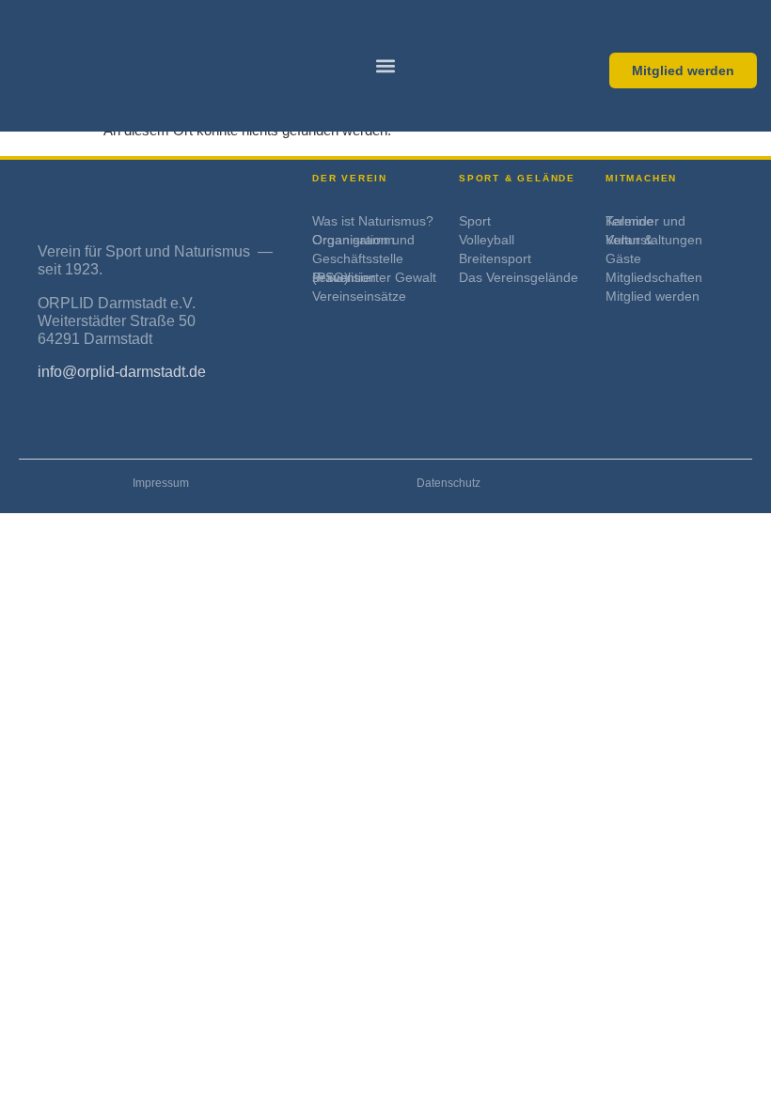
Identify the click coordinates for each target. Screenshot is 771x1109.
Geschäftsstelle (357, 258)
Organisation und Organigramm (363, 239)
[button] (385, 66)
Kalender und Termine (645, 220)
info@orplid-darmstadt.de (122, 372)
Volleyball (486, 239)
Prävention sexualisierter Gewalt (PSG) (374, 277)
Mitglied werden (653, 296)
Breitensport (495, 258)
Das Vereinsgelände (518, 277)
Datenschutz (448, 483)
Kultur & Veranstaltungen (654, 239)
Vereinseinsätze (359, 296)
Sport (475, 220)
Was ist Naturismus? (372, 220)
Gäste (623, 258)
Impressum (161, 483)
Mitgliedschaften (654, 277)
